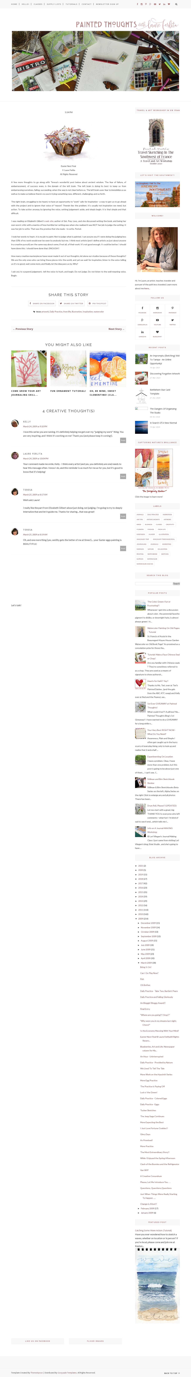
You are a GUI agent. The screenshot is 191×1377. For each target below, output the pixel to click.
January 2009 (147, 1212)
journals (154, 544)
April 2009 (145, 958)
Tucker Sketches (148, 1110)
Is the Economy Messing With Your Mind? (159, 1030)
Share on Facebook (43, 303)
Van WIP (144, 1170)
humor (152, 534)
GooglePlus (142, 325)
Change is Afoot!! (148, 1204)
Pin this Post (100, 303)
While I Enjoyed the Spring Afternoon (157, 1158)
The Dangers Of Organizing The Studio (163, 410)
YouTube (157, 325)
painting (140, 554)
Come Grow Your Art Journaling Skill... (26, 393)
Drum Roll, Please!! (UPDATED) (162, 805)
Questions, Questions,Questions (156, 1188)
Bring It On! (145, 967)
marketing (166, 544)
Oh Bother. (145, 985)
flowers (140, 529)
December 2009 (148, 923)
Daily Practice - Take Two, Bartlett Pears (159, 991)
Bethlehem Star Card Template (160, 391)
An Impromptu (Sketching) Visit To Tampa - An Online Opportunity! (165, 359)
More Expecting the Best (152, 1122)
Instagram (157, 313)
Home (14, 4)
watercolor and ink (145, 564)
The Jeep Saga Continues (152, 1116)
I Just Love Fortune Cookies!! (154, 1128)
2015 (140, 892)
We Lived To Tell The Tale (152, 1068)
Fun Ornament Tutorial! (68, 391)
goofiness (141, 534)
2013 (140, 901)
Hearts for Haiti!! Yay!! (157, 681)
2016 (140, 887)
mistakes (140, 549)
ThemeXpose (37, 1372)
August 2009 (147, 940)
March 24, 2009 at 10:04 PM (35, 458)
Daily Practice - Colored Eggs (153, 1098)
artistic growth (153, 519)
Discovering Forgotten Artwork (165, 373)
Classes (38, 4)
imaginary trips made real (164, 539)
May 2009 (145, 954)
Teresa (28, 489)
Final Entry (145, 1009)
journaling (141, 544)
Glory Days (145, 1134)
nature (151, 549)
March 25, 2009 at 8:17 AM (35, 494)
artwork (45, 311)
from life (67, 311)
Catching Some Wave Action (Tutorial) (153, 1230)
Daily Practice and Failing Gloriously (156, 997)
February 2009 (147, 1208)
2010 (140, 914)
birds (139, 524)
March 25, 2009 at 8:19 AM (35, 534)
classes (159, 524)
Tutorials (71, 4)
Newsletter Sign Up (107, 4)
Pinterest (172, 313)
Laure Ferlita (32, 453)
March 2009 (146, 962)
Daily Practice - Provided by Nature (156, 1062)
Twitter (173, 325)
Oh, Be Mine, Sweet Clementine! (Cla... (103, 393)
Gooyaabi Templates (67, 1372)
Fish (142, 979)
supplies (140, 559)
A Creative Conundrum (151, 1176)
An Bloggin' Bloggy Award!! (153, 1003)
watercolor (99, 311)
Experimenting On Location (160, 756)
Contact (87, 4)
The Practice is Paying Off (152, 1086)
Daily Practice (56, 311)
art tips (140, 519)
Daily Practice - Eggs (149, 1104)
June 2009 (146, 949)
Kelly (27, 421)
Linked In (142, 336)
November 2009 (148, 927)
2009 (140, 918)
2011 (140, 910)
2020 (140, 870)
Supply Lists (54, 4)
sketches (164, 554)
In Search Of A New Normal (163, 422)
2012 (140, 905)
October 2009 (147, 932)
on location (162, 549)
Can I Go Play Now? (149, 973)
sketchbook (152, 554)
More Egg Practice (148, 1080)
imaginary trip (143, 539)
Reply (123, 440)
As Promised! (146, 1140)
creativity (170, 524)
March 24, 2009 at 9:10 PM (35, 426)
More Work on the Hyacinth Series (156, 1074)
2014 (140, 896)
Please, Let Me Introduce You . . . (155, 1182)
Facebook (142, 313)
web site (49, 221)
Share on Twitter (73, 303)
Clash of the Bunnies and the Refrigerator (159, 1164)
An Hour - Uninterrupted (151, 1056)
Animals (140, 514)
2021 (140, 865)
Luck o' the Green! (148, 1092)
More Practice (146, 1146)
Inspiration (88, 311)
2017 (140, 883)
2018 (140, 879)
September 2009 (149, 936)
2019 (140, 874)
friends (151, 529)
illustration (77, 311)
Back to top (171, 1373)
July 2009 (145, 945)
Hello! (25, 4)
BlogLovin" (157, 336)
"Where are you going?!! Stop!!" (155, 1015)
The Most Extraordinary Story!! (155, 1152)
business (148, 524)
